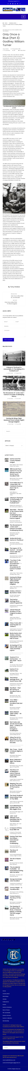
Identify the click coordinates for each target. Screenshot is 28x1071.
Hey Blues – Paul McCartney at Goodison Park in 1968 (15, 690)
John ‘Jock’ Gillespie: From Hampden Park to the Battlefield (15, 818)
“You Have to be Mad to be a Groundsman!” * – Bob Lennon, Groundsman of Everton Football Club (16, 565)
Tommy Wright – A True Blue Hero (16, 888)
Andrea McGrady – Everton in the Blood (16, 539)
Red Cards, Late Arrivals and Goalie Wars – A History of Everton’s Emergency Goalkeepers (16, 726)
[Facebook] (3, 940)
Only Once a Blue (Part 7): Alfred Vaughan (11, 302)
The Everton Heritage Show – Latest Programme (16, 601)
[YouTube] (10, 940)
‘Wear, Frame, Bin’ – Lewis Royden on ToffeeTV (16, 624)
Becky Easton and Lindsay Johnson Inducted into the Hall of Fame (15, 635)
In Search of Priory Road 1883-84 (16, 829)
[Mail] (12, 940)
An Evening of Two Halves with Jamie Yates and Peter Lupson (16, 647)
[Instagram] (8, 940)
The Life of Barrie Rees (15, 859)
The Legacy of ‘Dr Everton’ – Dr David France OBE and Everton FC (16, 550)
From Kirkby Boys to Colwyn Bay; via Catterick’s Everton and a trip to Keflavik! (16, 486)
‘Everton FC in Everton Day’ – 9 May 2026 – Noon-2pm (16, 659)
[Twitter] (6, 940)
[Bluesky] (14, 940)
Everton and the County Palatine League (15, 460)
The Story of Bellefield (14, 851)
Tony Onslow (5, 31)
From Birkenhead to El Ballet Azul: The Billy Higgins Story (16, 807)
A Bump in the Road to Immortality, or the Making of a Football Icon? (14, 369)
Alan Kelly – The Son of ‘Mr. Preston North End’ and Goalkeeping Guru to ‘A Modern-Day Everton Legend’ (16, 514)
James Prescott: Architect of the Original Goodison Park (16, 612)
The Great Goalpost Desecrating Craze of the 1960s (16, 797)
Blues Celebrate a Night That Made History (15, 761)
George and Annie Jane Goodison (16, 880)
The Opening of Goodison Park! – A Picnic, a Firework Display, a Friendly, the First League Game (16, 911)
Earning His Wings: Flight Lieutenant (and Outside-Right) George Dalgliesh (14, 420)
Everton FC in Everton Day (14, 670)
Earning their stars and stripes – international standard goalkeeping (16, 840)
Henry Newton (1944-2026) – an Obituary (15, 713)
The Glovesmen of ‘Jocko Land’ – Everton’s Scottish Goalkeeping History (14, 394)
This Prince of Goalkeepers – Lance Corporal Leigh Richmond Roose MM (15, 773)
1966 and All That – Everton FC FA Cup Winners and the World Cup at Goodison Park (16, 472)
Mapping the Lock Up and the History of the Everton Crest (16, 786)
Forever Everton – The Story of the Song (15, 898)
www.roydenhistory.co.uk (9, 1060)
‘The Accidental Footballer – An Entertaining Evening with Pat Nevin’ (16, 869)
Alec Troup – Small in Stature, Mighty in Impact (16, 751)
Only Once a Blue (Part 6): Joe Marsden (17, 295)
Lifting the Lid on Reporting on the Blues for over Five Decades (16, 740)
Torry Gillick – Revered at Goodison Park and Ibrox (16, 702)
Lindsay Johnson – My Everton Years (16, 592)
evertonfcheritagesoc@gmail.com (11, 1062)
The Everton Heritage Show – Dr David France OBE (16, 679)
